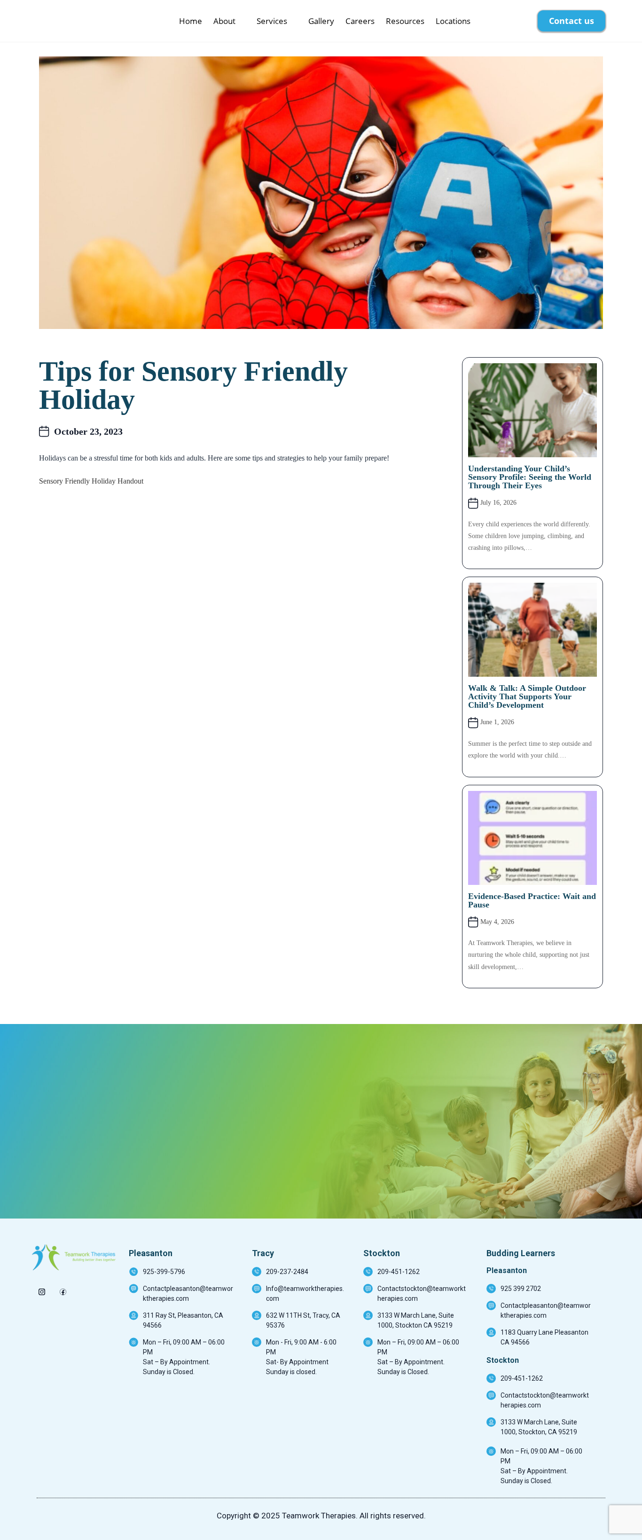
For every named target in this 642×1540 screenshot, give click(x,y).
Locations (453, 21)
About (224, 21)
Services (272, 21)
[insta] (41, 1289)
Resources (405, 21)
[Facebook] (62, 1289)
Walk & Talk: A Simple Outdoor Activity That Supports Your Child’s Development (527, 696)
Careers (360, 21)
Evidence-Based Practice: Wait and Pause (532, 900)
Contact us (571, 20)
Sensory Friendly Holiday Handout (91, 481)
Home (190, 21)
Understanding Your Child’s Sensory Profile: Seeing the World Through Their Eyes (529, 477)
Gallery (321, 21)
